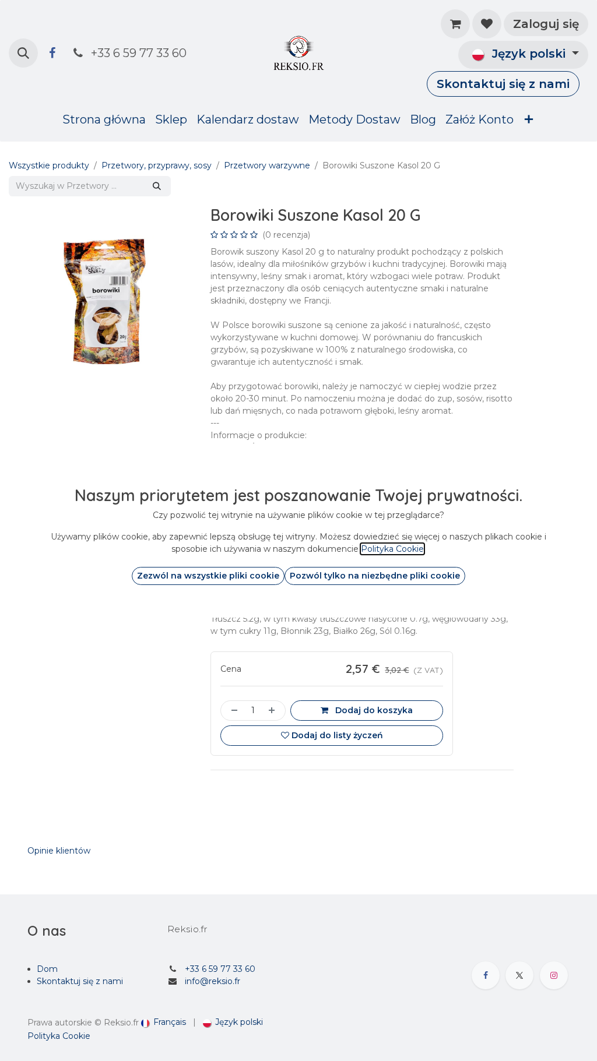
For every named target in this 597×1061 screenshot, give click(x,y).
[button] (23, 53)
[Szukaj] (157, 186)
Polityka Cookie (58, 1036)
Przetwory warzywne (267, 165)
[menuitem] (104, 119)
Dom (47, 969)
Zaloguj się (546, 24)
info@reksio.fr (212, 981)
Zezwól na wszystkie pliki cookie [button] (208, 575)
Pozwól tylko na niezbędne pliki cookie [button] (375, 575)
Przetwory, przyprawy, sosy (156, 165)
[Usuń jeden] (232, 710)
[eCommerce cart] (455, 23)
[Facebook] (52, 53)
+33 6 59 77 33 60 (220, 969)
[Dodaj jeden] (274, 710)
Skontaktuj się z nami (503, 84)
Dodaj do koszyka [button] (373, 710)
